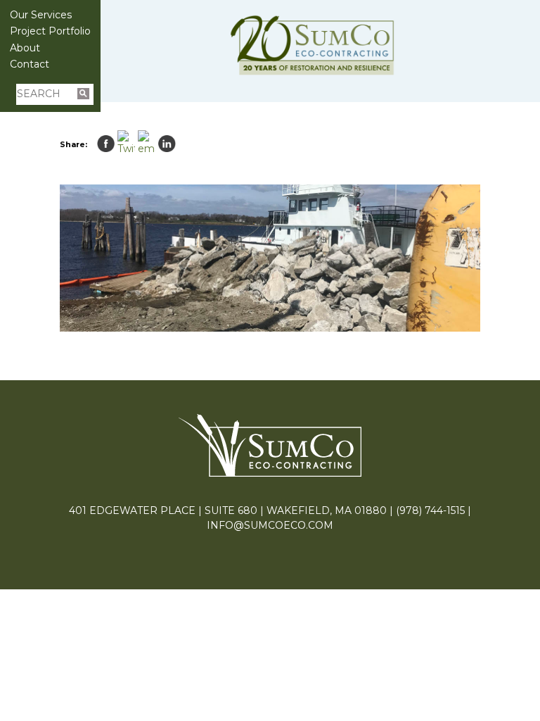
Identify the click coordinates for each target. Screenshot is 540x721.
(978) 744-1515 (430, 510)
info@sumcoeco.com (270, 525)
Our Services (41, 14)
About (25, 48)
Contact (29, 64)
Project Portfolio (50, 31)
